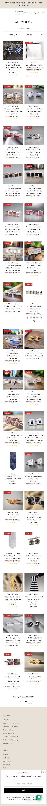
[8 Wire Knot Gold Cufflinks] (34, 662)
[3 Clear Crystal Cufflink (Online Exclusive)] (13, 292)
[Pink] (34, 76)
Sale (5, 768)
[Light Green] (41, 76)
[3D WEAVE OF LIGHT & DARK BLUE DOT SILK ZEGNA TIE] (13, 462)
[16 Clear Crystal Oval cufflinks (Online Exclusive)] (34, 135)
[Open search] (35, 13)
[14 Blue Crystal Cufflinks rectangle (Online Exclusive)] (34, 94)
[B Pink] (31, 317)
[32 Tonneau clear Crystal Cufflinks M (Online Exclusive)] (34, 380)
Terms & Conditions (10, 736)
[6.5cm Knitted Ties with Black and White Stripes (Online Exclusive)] (34, 582)
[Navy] (27, 76)
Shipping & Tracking (10, 726)
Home (19, 28)
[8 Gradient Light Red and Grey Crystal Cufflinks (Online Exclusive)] (13, 662)
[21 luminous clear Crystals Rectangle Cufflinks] (34, 251)
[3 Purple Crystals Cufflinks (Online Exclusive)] (13, 380)
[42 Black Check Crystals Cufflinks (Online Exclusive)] (34, 500)
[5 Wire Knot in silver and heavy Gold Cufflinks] (34, 541)
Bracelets (7, 761)
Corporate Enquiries (11, 723)
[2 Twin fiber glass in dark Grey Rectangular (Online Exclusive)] (34, 174)
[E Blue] (41, 317)
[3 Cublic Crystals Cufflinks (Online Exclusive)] (13, 339)
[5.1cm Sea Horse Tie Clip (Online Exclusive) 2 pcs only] (13, 582)
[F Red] (34, 320)
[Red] (37, 76)
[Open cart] (42, 13)
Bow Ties (6, 764)
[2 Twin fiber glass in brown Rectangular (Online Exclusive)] (13, 174)
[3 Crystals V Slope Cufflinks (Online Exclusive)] (34, 292)
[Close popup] (43, 772)
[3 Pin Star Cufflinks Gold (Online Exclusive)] (34, 339)
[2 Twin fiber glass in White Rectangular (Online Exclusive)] (13, 251)
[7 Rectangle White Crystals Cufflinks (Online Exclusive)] (13, 623)
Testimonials (8, 730)
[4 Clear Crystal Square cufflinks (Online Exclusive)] (34, 462)
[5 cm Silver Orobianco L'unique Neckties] (13, 541)
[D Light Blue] (37, 317)
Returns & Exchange (10, 740)
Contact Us (7, 743)
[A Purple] (27, 317)
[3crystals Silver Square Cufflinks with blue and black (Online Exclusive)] (34, 421)
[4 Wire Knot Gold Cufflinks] (13, 500)
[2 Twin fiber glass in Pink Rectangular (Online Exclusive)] (34, 212)
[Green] (31, 76)
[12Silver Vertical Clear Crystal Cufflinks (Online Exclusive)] (13, 94)
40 (26, 701)
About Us (6, 720)
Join (23, 790)
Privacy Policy (8, 733)
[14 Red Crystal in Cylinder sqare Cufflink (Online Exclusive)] (13, 135)
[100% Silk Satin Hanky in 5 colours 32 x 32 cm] (34, 50)
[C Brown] (34, 317)
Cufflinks (6, 758)
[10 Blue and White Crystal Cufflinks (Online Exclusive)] (13, 50)
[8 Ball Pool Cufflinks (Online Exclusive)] (34, 623)
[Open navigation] (5, 13)
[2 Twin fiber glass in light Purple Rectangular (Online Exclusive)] (13, 212)
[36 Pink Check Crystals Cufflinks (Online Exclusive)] (13, 421)
